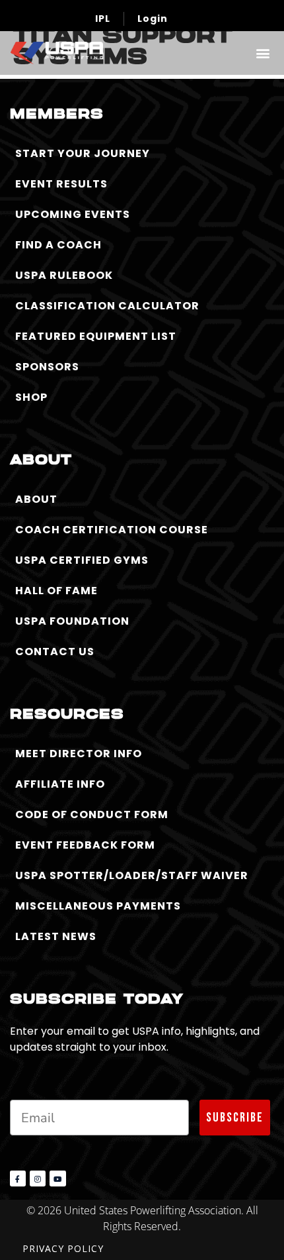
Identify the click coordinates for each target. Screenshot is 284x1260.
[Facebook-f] (18, 1178)
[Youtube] (57, 1178)
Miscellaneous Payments (98, 906)
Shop (31, 397)
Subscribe (235, 1118)
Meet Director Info (78, 753)
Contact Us (54, 651)
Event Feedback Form (85, 845)
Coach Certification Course (111, 529)
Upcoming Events (72, 214)
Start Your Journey (82, 153)
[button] (262, 53)
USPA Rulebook (64, 275)
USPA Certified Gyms (82, 560)
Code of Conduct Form (91, 814)
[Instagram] (38, 1178)
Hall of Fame (56, 590)
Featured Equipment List (95, 336)
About (36, 499)
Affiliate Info (60, 784)
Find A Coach (58, 244)
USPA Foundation (72, 621)
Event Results (61, 183)
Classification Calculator (107, 305)
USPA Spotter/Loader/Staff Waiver (131, 875)
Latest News (55, 936)
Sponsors (47, 366)
